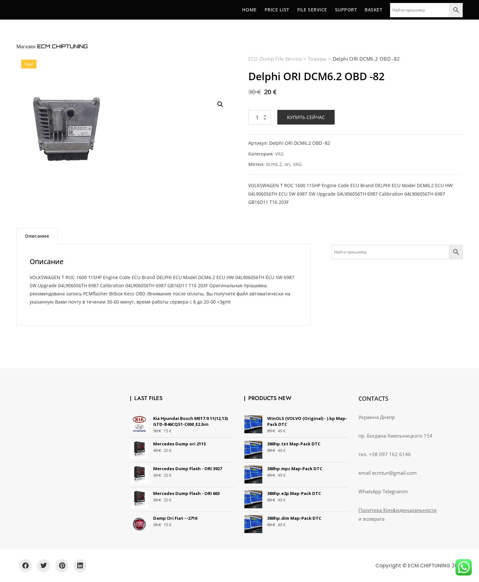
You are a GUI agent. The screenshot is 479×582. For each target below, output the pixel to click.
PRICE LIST (277, 10)
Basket (373, 10)
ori (287, 164)
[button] (220, 104)
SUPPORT (346, 10)
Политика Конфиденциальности (397, 510)
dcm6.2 (274, 164)
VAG (279, 154)
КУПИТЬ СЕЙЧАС (306, 117)
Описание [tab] (37, 236)
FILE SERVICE (312, 10)
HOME (249, 10)
